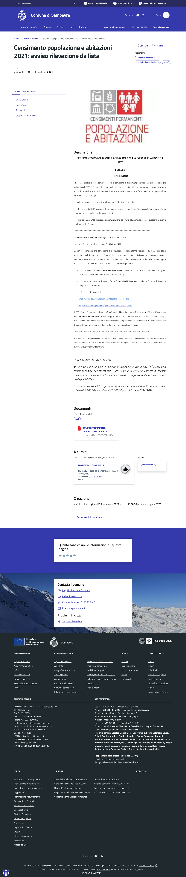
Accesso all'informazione (115, 27)
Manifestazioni (128, 665)
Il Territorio (153, 670)
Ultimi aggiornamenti (23, 836)
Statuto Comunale (22, 814)
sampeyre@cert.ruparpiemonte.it (35, 723)
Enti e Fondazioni (22, 679)
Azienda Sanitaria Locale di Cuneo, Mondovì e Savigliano (119, 783)
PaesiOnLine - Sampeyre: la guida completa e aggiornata (119, 788)
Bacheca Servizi (21, 809)
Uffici (16, 670)
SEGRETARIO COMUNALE (91, 465)
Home (16, 38)
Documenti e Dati (22, 674)
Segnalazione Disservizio (25, 801)
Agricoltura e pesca (62, 661)
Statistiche (19, 840)
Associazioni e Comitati (158, 692)
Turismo (90, 683)
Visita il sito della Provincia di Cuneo (70, 783)
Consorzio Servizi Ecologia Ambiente (70, 796)
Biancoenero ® (103, 869)
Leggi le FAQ (19, 792)
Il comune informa (129, 670)
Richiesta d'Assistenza (24, 805)
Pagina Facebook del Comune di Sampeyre (73, 792)
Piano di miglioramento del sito (28, 788)
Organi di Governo (22, 661)
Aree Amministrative (23, 665)
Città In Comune (146, 865)
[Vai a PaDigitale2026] (155, 640)
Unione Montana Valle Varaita (68, 788)
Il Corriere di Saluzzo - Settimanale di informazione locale (120, 792)
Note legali (19, 823)
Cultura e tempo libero (64, 687)
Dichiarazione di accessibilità (26, 783)
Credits (17, 831)
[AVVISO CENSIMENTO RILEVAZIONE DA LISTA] (79, 428)
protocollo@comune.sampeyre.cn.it (36, 726)
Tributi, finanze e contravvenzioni (102, 679)
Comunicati (126, 679)
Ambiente (58, 665)
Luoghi (151, 665)
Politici (17, 687)
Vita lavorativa (93, 687)
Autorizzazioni (60, 679)
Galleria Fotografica (157, 674)
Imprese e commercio (97, 665)
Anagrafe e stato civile (64, 670)
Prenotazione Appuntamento (27, 796)
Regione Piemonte (23, 3)
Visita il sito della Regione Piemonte (70, 779)
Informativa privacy (22, 818)
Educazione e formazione (65, 692)
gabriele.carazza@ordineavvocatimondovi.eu (119, 762)
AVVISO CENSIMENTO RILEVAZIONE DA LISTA (95, 429)
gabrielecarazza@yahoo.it (112, 759)
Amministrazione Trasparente (27, 779)
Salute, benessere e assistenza (101, 674)
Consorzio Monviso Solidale (106, 779)
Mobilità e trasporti (95, 670)
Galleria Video (154, 679)
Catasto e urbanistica (63, 683)
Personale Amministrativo (25, 683)
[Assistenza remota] (156, 865)
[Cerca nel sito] (166, 15)
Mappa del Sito (21, 844)
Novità (26, 38)
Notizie (35, 38)
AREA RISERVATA (93, 872)
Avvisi (124, 674)
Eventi (151, 661)
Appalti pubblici (61, 674)
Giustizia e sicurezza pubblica (100, 661)
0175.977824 (24, 713)
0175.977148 (95, 476)
